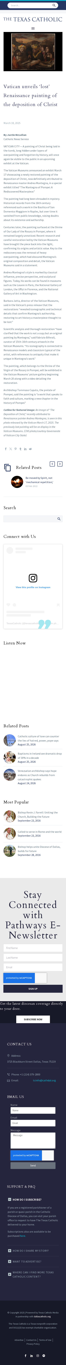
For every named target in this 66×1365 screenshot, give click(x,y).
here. (23, 1235)
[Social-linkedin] (31, 1355)
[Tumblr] (20, 449)
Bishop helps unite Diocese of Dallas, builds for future (39, 849)
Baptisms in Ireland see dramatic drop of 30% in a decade (40, 755)
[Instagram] (37, 1355)
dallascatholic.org (42, 1316)
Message (15, 1130)
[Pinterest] (15, 449)
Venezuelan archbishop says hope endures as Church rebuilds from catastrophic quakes (37, 775)
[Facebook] (5, 449)
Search (58, 519)
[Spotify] (43, 1355)
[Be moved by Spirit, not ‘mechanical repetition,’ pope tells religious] (18, 482)
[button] (54, 5)
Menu (33, 28)
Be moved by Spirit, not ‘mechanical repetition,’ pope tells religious (39, 482)
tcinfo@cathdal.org (44, 1080)
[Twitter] (10, 449)
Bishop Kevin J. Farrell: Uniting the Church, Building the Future (38, 814)
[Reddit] (30, 449)
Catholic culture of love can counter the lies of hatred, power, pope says (38, 738)
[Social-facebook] (25, 1355)
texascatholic (32, 623)
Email (13, 1117)
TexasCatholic (13, 623)
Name (13, 1105)
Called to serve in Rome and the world (39, 831)
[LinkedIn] (25, 449)
